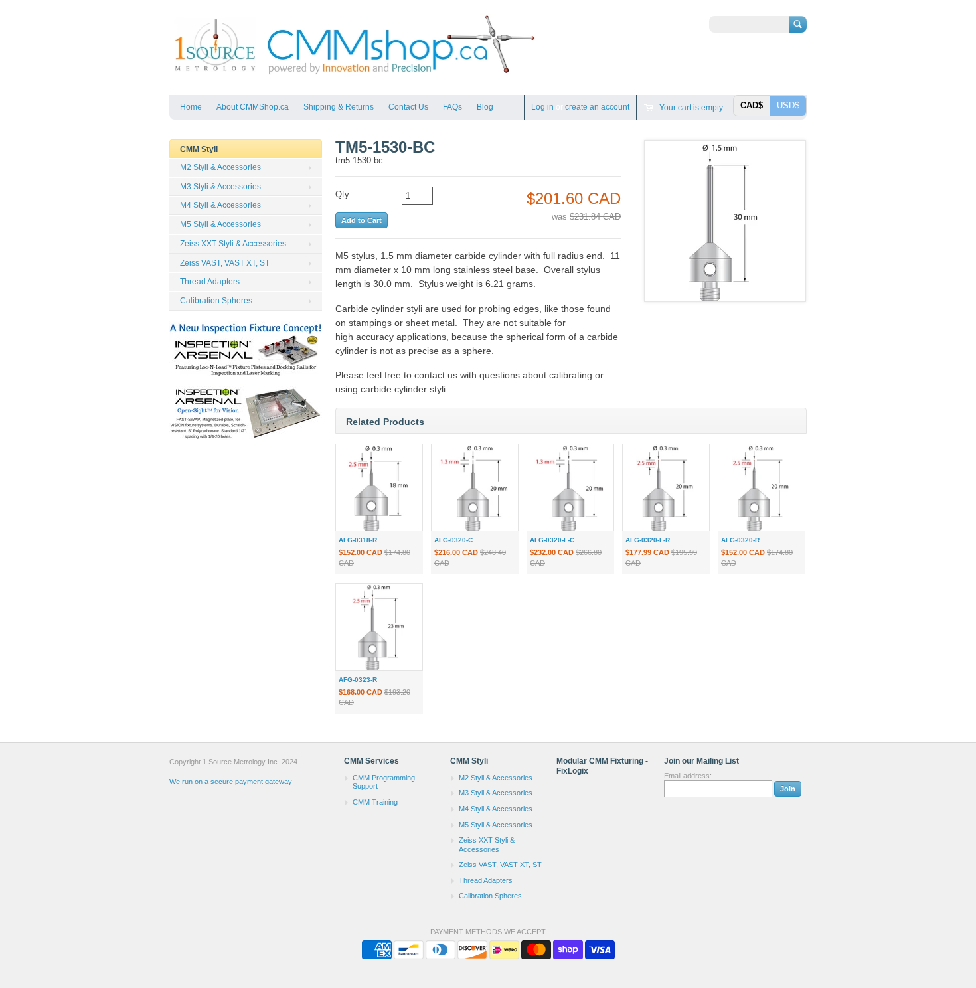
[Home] (353, 75)
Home (191, 107)
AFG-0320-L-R (647, 540)
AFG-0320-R (740, 540)
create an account (597, 107)
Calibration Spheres (216, 300)
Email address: (688, 776)
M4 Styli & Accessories (220, 205)
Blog (485, 107)
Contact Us (408, 107)
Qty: (343, 194)
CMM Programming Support (384, 782)
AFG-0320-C (453, 540)
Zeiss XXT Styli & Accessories (233, 243)
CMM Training (375, 802)
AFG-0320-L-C (552, 540)
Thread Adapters (210, 281)
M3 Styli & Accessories (220, 186)
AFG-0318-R (358, 540)
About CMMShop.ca (252, 107)
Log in (542, 107)
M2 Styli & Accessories (220, 167)
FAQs (452, 107)
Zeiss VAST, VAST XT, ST (225, 263)
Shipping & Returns (338, 107)
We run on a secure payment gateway (230, 781)
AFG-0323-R (358, 679)
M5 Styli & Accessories (220, 224)
